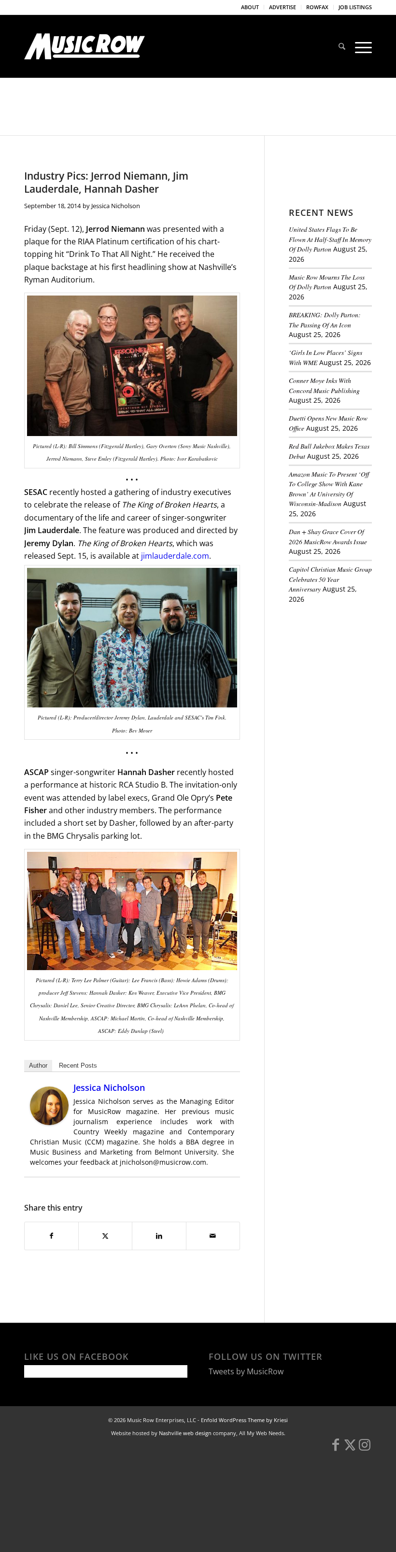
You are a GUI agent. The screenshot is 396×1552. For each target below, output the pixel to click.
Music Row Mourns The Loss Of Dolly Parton (327, 281)
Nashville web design (185, 1433)
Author (38, 1065)
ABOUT (250, 7)
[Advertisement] (342, 665)
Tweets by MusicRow (246, 1371)
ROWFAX (317, 7)
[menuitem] (250, 7)
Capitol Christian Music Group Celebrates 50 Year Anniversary (330, 578)
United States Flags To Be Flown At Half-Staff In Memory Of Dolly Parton (330, 239)
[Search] (342, 46)
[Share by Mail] (213, 1235)
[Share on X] (105, 1235)
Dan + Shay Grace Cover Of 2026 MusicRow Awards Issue (328, 536)
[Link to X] (350, 1449)
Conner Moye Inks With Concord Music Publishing (324, 385)
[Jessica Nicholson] (49, 1122)
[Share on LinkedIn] (158, 1235)
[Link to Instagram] (364, 1449)
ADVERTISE (282, 7)
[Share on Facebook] (51, 1235)
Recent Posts (78, 1065)
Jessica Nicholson (115, 205)
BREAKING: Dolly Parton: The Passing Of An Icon (325, 319)
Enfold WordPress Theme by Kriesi (244, 1420)
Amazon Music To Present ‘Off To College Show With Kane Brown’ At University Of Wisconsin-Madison (329, 488)
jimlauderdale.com (175, 555)
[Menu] (361, 46)
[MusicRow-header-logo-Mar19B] (84, 46)
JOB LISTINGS (355, 7)
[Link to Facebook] (335, 1449)
